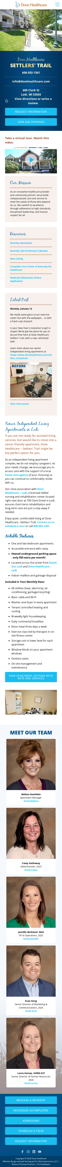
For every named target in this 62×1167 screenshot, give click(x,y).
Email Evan (31, 1010)
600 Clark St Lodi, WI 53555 (31, 92)
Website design (9, 1161)
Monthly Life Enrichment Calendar (29, 250)
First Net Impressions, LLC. (46, 1161)
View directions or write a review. (33, 101)
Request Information (31, 111)
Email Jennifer (31, 938)
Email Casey (31, 869)
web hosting (26, 1161)
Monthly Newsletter (21, 242)
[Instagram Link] (28, 1151)
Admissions (31, 1120)
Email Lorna (31, 1083)
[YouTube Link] (39, 1151)
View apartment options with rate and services (31, 677)
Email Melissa (31, 801)
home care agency (16, 475)
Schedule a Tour (31, 1131)
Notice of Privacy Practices (23, 1164)
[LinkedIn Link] (33, 1151)
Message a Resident (31, 1100)
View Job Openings (31, 122)
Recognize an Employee (31, 1110)
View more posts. (19, 403)
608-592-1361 (31, 72)
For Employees (43, 1164)
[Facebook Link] (22, 1151)
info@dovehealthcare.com (31, 81)
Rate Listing (16, 258)
